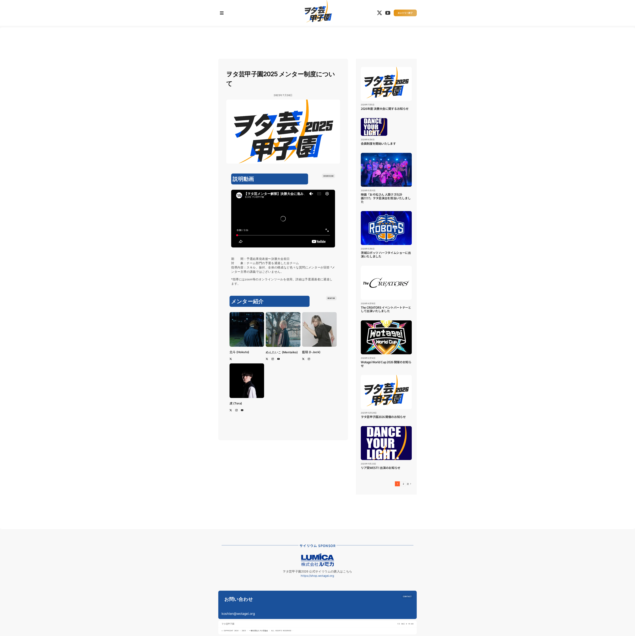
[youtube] (387, 12)
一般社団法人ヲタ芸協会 (259, 631)
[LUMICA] (317, 554)
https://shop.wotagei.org (317, 575)
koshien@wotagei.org (238, 614)
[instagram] (273, 359)
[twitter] (379, 12)
